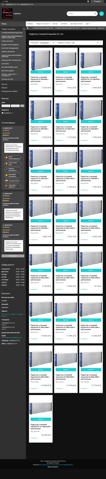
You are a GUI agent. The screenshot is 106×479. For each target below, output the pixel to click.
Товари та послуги (42, 24)
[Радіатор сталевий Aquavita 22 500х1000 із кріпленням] (91, 208)
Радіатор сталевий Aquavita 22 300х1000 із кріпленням (65, 178)
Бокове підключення (89, 28)
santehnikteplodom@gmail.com (12, 337)
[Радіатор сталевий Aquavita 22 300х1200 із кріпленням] (66, 208)
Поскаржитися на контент (48, 464)
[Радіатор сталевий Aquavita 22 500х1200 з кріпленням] (66, 258)
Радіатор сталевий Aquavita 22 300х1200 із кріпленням (65, 228)
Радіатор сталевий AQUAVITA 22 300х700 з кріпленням (65, 129)
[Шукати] (95, 13)
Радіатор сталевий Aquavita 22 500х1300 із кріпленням (90, 278)
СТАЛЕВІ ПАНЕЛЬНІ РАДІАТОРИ (42, 28)
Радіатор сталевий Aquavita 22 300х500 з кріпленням (64, 79)
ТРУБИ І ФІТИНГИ (7, 41)
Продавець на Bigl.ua (53, 463)
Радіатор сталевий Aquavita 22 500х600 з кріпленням (90, 129)
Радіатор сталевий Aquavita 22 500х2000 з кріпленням (65, 377)
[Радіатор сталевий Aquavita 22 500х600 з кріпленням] (91, 109)
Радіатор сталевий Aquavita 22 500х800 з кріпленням (90, 178)
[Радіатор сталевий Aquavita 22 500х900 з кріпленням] (41, 208)
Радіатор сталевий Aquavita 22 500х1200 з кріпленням (65, 278)
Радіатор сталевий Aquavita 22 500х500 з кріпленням (39, 129)
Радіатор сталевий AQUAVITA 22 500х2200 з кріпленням (41, 427)
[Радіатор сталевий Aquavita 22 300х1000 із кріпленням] (66, 158)
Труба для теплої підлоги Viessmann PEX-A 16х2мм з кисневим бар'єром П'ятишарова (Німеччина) (13, 214)
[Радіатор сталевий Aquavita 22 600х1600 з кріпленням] (41, 357)
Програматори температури (11, 60)
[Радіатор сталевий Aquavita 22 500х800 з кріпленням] (91, 158)
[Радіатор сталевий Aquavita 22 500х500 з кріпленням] (41, 109)
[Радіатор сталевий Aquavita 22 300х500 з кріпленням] (66, 59)
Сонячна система (7, 79)
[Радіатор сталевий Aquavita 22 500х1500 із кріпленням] (66, 307)
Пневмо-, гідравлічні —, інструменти (9, 74)
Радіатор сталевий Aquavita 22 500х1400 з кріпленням (40, 327)
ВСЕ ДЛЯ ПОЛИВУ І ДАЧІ (9, 67)
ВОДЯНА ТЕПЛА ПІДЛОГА (10, 44)
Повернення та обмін (9, 91)
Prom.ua (63, 461)
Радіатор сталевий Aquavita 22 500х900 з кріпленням (39, 228)
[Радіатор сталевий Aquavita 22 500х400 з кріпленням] (41, 59)
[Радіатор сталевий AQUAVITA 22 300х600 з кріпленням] (91, 59)
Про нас (55, 24)
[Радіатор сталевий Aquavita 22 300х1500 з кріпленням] (41, 258)
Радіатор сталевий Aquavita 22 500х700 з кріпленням (39, 178)
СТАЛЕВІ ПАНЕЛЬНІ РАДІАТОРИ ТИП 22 (67, 28)
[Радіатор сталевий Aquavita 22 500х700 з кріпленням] (41, 158)
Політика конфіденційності (65, 464)
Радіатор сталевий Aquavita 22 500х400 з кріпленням (39, 79)
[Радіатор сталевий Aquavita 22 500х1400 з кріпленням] (41, 307)
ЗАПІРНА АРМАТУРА (8, 52)
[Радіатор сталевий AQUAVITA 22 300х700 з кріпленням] (66, 109)
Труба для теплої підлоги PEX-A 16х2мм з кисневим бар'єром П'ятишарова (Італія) (13, 147)
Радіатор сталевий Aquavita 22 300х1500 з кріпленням (40, 278)
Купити (40, 72)
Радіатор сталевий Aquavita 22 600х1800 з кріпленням (90, 377)
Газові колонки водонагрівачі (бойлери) (11, 55)
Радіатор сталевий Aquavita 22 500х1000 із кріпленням (90, 228)
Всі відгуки (13, 256)
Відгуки (4, 88)
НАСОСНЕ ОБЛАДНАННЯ (10, 48)
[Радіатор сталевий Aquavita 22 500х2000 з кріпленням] (66, 357)
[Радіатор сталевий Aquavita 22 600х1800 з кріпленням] (91, 357)
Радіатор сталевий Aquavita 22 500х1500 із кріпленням (65, 327)
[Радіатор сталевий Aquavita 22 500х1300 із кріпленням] (91, 258)
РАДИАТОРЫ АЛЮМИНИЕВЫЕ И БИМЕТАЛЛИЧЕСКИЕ (12, 36)
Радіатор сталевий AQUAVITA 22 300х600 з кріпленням (90, 79)
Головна (30, 24)
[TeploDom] (7, 13)
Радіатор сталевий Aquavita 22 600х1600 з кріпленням (40, 377)
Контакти (64, 24)
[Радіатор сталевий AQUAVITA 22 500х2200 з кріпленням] (41, 407)
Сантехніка (5, 63)
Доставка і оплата (76, 24)
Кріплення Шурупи (8, 70)
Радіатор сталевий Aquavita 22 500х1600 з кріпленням (90, 327)
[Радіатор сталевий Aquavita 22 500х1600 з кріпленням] (91, 307)
